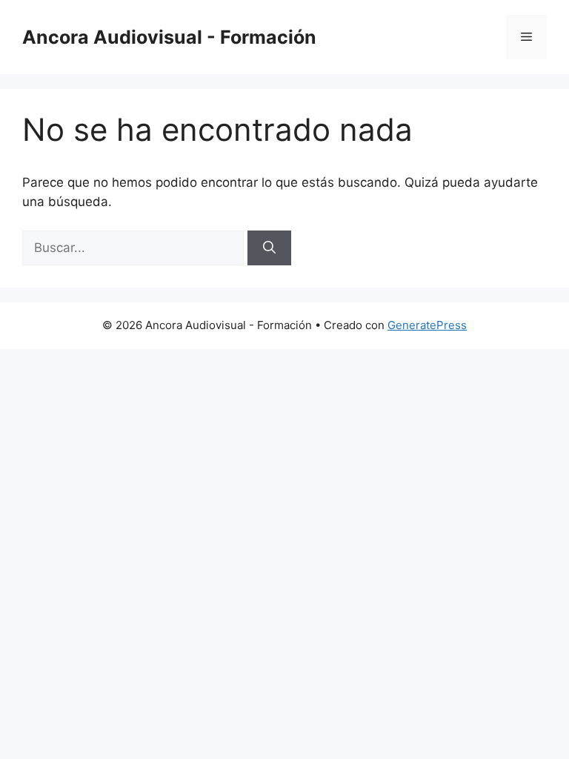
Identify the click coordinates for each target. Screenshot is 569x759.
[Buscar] (269, 248)
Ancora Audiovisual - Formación (169, 37)
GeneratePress (427, 325)
